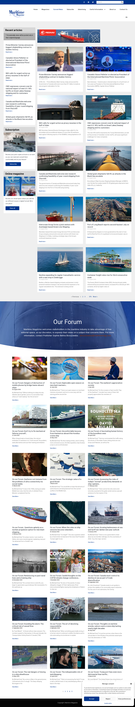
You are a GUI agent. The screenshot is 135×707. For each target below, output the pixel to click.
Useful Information (96, 9)
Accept (91, 699)
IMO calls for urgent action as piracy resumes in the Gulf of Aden (18, 75)
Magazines (45, 9)
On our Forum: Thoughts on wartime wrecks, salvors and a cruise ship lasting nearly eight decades (104, 626)
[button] (131, 684)
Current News (58, 9)
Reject (108, 699)
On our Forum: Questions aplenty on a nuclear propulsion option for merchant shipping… (28, 529)
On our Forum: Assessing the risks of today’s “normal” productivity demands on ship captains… (105, 481)
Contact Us (123, 9)
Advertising (82, 9)
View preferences (124, 699)
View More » (15, 400)
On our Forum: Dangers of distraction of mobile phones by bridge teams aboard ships (28, 385)
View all (12, 208)
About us (113, 9)
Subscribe (70, 9)
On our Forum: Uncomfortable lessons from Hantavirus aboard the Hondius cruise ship (65, 433)
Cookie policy (108, 703)
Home (36, 9)
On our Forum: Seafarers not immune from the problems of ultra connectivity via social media (29, 481)
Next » (95, 297)
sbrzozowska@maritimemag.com (95, 335)
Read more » (9, 52)
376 (90, 297)
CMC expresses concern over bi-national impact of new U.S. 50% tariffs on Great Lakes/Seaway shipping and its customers (108, 125)
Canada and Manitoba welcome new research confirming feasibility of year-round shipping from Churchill (59, 176)
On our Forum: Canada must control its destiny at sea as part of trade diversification (103, 578)
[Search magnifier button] (122, 2)
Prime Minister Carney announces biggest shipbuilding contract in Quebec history (19, 47)
